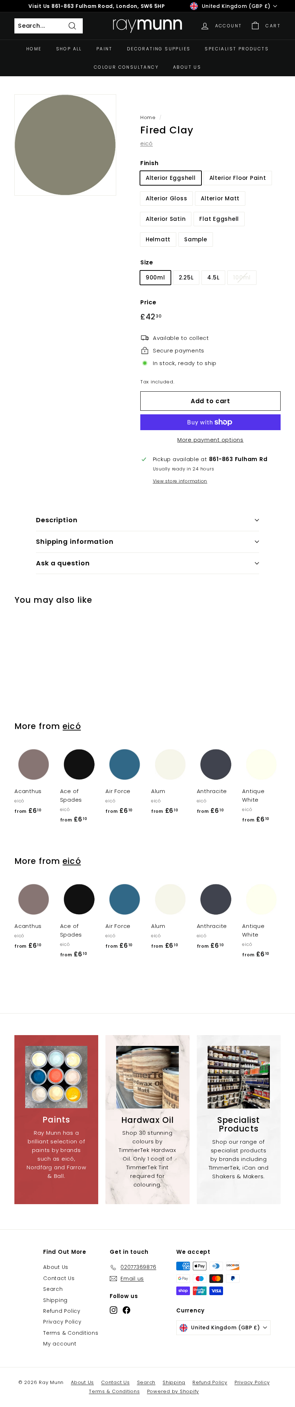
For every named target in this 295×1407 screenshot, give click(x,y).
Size (146, 262)
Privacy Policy (62, 1321)
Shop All (69, 49)
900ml (155, 277)
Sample (195, 239)
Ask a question (63, 563)
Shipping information (75, 541)
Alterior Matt (220, 198)
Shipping (55, 1300)
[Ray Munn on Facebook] (126, 1310)
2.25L (186, 277)
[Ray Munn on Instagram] (113, 1310)
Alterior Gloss (166, 198)
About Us (187, 67)
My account (60, 1343)
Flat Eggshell (219, 219)
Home (34, 49)
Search (53, 1289)
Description (57, 519)
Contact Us (59, 1278)
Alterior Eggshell (171, 178)
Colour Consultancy (126, 67)
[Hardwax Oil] (147, 1077)
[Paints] (56, 1077)
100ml (242, 277)
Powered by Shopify (173, 1391)
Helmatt (158, 239)
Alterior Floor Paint (237, 178)
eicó (146, 143)
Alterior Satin (166, 219)
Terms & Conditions (71, 1333)
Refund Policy (62, 1311)
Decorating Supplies (159, 49)
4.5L (213, 277)
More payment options (210, 439)
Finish (149, 163)
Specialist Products (237, 49)
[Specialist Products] (239, 1077)
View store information (180, 481)
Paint (104, 49)
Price (148, 302)
